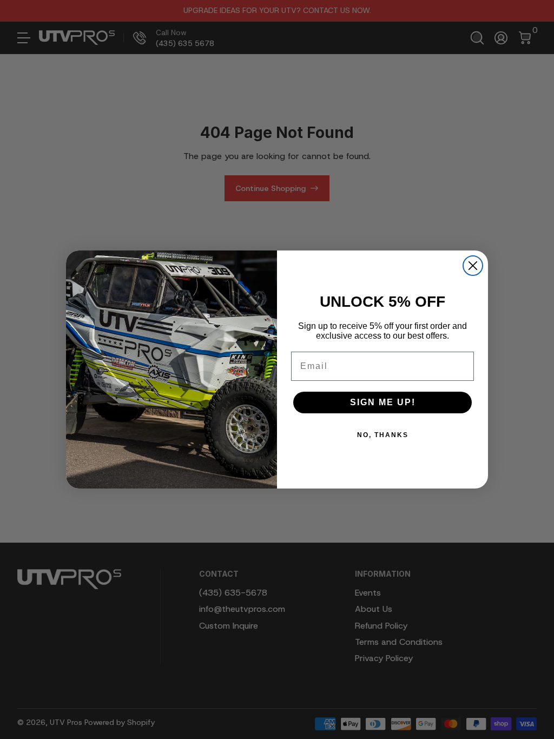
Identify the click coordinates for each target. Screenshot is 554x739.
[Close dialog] (473, 265)
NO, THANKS (382, 435)
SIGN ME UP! (383, 402)
